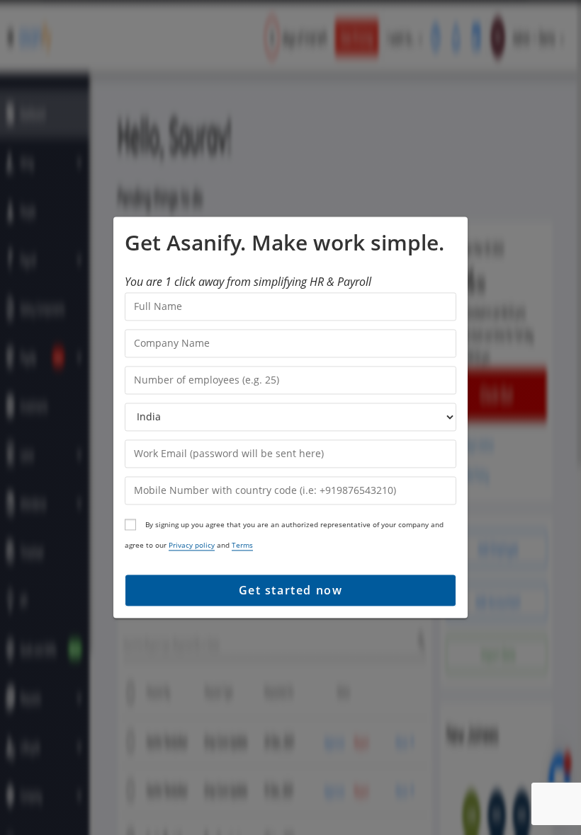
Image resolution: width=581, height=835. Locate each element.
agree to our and (189, 545)
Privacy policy (192, 545)
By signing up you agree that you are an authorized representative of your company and (293, 524)
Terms (242, 545)
